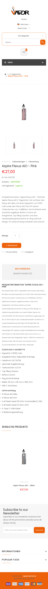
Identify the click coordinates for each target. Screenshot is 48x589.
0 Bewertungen (18, 161)
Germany (24, 24)
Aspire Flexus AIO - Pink (18, 76)
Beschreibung (22, 268)
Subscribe (39, 530)
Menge (5, 235)
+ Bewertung (33, 161)
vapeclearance (29, 576)
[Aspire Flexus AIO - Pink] (14, 145)
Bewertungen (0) (22, 273)
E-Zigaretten (15, 74)
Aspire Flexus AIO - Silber (24, 485)
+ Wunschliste (11, 252)
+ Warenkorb (11, 245)
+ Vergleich (28, 252)
